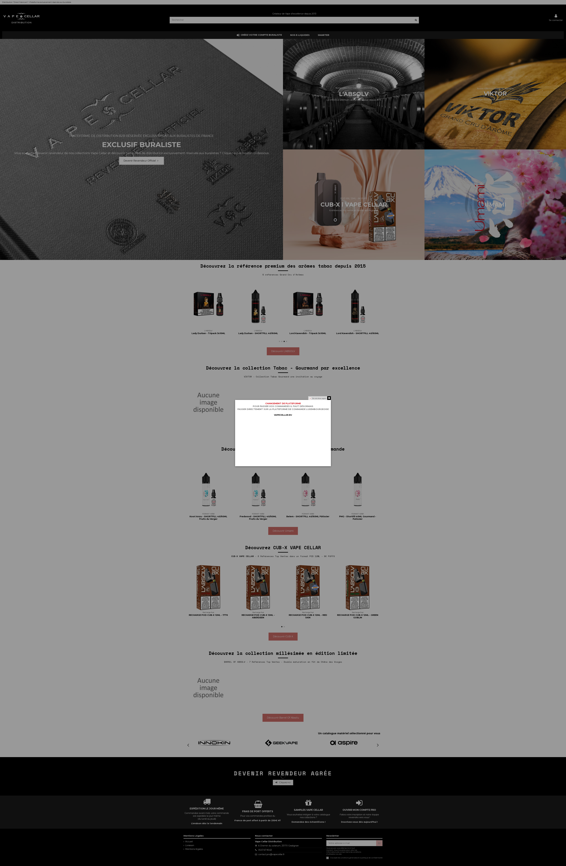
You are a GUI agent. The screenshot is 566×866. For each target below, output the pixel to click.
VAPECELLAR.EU (283, 415)
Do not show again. (319, 398)
